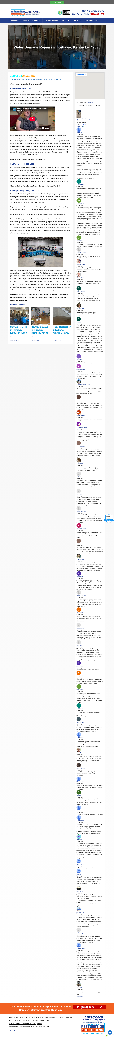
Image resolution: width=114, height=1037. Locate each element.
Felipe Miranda (80, 737)
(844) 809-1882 (97, 14)
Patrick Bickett (80, 864)
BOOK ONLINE (57, 2)
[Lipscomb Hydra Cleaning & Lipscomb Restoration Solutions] (25, 12)
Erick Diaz (79, 645)
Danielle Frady (80, 184)
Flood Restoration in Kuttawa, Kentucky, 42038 (62, 330)
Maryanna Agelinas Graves (83, 384)
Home (11, 1020)
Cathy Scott (80, 689)
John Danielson (80, 628)
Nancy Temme (80, 753)
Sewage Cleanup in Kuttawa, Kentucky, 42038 (39, 330)
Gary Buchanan (81, 415)
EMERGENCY (15, 20)
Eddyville (90, 102)
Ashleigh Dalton (81, 369)
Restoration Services (31, 20)
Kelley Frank (80, 576)
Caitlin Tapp (80, 240)
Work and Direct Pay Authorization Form (22, 1024)
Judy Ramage (80, 820)
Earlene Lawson (81, 400)
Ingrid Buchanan (81, 544)
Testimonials (69, 1017)
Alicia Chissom (80, 666)
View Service (14, 340)
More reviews (80, 996)
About (62, 1017)
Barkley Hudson (81, 768)
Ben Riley (79, 795)
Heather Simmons (81, 511)
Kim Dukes (79, 359)
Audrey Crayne (80, 933)
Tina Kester (79, 708)
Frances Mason (81, 446)
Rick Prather (80, 494)
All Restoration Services (50, 1017)
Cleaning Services (51, 20)
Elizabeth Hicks (81, 264)
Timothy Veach (80, 463)
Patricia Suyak (80, 722)
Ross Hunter (80, 810)
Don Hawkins (80, 612)
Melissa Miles (80, 559)
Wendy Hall (79, 987)
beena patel (79, 839)
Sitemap (39, 1024)
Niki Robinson (80, 308)
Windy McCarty (80, 782)
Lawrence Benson (81, 595)
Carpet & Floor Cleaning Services (30, 1017)
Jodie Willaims (80, 477)
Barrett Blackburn (81, 252)
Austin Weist (80, 891)
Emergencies (13, 1017)
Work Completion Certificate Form (37, 1020)
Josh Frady (79, 132)
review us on (80, 126)
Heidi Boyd (79, 874)
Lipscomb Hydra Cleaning (83, 119)
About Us (65, 20)
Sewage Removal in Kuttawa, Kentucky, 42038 (19, 330)
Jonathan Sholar (81, 948)
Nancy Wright (80, 676)
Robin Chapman (81, 291)
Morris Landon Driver (82, 427)
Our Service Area (92, 20)
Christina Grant (80, 277)
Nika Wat (79, 322)
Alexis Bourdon (80, 912)
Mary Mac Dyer (80, 203)
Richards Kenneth (81, 528)
